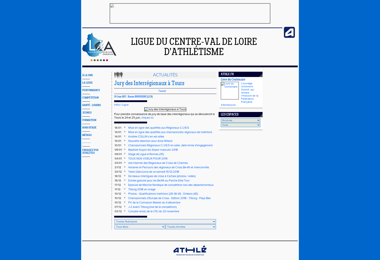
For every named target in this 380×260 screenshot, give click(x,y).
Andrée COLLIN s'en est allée (146, 136)
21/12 (118, 167)
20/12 (118, 172)
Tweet (162, 91)
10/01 (118, 141)
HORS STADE (89, 127)
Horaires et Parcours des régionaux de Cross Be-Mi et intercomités (168, 167)
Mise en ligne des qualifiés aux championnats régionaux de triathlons (170, 132)
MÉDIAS (86, 135)
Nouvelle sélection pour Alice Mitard (150, 141)
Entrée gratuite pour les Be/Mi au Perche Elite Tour (159, 180)
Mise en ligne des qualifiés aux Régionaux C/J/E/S (158, 128)
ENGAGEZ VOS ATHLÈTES (90, 151)
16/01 (118, 128)
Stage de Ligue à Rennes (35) (146, 154)
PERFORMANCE (91, 90)
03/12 (118, 211)
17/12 (118, 185)
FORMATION (89, 120)
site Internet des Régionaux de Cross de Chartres (158, 163)
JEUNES (86, 112)
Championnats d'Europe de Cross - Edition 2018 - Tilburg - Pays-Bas (169, 198)
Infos (117, 104)
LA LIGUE (87, 82)
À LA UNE (87, 75)
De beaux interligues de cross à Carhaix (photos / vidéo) (161, 176)
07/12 (118, 207)
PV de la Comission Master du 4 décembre (154, 202)
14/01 (118, 132)
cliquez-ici (147, 117)
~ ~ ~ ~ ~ (86, 142)
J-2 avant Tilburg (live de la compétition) (152, 207)
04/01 (118, 158)
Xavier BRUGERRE (137, 96)
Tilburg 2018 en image (141, 189)
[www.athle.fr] (289, 37)
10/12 (118, 194)
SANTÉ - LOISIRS (91, 105)
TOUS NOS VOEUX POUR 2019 (148, 158)
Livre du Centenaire (233, 79)
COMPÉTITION (90, 97)
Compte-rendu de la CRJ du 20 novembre (153, 211)
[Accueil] (99, 60)
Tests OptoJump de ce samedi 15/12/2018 (153, 172)
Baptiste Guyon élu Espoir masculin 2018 (153, 150)
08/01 (118, 154)
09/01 (118, 150)
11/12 (118, 189)
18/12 (118, 176)
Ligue (125, 104)
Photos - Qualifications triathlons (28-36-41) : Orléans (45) (163, 194)
